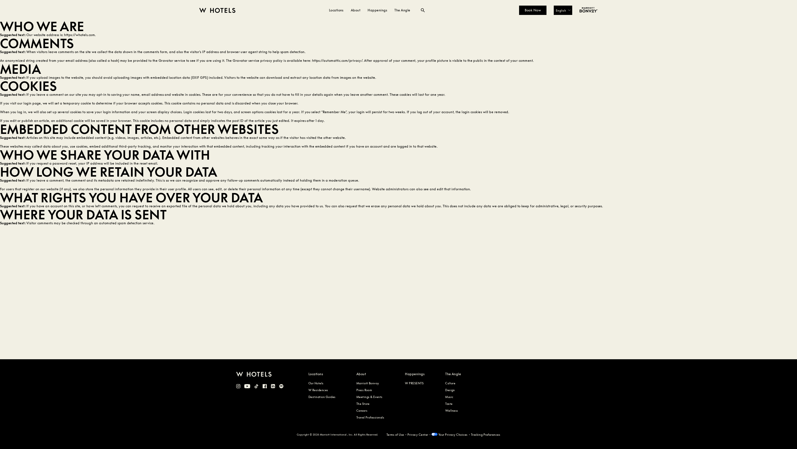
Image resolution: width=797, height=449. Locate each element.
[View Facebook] (265, 387)
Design (450, 390)
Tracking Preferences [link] (485, 434)
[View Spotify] (281, 387)
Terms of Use (395, 434)
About (355, 10)
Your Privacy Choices (452, 434)
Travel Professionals (370, 417)
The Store (363, 403)
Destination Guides (322, 397)
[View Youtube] (247, 387)
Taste (448, 403)
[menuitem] (563, 10)
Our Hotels (316, 383)
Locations (336, 10)
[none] (563, 10)
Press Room (364, 390)
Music (449, 397)
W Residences (318, 390)
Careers (361, 410)
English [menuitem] (561, 10)
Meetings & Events (369, 397)
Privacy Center (417, 434)
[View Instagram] (238, 387)
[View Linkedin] (273, 387)
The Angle (402, 10)
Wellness (451, 410)
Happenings (377, 10)
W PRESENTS (414, 383)
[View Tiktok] (256, 387)
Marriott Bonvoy (367, 383)
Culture (450, 383)
